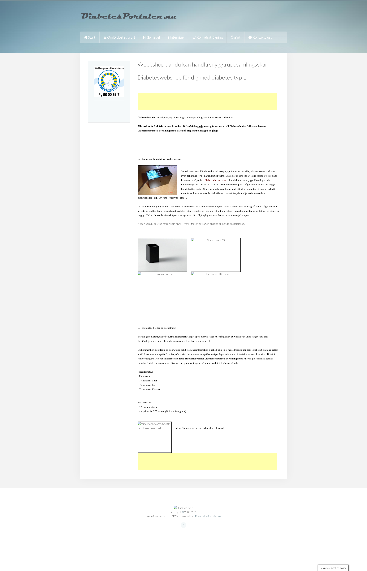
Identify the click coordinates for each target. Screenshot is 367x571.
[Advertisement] (207, 101)
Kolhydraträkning (209, 37)
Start (91, 37)
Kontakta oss (262, 37)
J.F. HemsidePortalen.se (207, 516)
